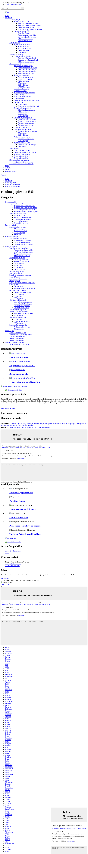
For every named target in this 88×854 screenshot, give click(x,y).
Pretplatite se (5, 578)
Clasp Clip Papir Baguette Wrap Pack (26, 100)
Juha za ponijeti (14, 43)
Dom (7, 16)
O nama (8, 168)
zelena (7, 169)
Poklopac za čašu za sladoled (28, 60)
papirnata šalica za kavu (13, 551)
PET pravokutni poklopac (27, 71)
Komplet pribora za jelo (22, 154)
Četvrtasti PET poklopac (26, 123)
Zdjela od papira (23, 46)
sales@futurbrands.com (13, 4)
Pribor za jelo (13, 148)
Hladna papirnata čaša (12, 186)
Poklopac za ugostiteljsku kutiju (28, 106)
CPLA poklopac (23, 50)
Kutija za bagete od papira (22, 96)
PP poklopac (22, 52)
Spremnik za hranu (20, 91)
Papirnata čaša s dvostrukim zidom (29, 25)
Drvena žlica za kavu (25, 41)
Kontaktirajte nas (11, 171)
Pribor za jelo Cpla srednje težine (25, 152)
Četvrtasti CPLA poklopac (27, 121)
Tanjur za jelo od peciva (22, 127)
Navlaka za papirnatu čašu (27, 35)
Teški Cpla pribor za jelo (22, 150)
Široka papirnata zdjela (21, 75)
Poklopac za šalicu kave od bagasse (30, 29)
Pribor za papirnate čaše (22, 31)
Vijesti (7, 166)
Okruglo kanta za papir (21, 89)
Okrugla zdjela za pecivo (22, 108)
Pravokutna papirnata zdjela (23, 66)
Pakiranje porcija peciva (22, 137)
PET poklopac (23, 85)
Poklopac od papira (24, 48)
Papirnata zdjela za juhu (22, 45)
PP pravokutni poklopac (26, 73)
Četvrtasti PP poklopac (25, 125)
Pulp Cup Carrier (24, 33)
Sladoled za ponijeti (16, 54)
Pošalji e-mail (5, 584)
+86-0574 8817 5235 (12, 566)
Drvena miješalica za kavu (27, 37)
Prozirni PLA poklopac (26, 79)
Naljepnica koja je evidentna (19, 160)
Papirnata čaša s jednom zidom (28, 23)
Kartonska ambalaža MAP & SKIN (21, 164)
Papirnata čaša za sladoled (22, 56)
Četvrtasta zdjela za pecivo (23, 118)
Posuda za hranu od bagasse (23, 129)
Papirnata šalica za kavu (22, 21)
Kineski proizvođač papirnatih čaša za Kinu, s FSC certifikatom (28, 427)
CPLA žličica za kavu (25, 39)
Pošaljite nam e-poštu (8, 408)
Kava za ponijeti (14, 20)
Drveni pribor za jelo (21, 156)
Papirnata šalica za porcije (22, 143)
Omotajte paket (19, 98)
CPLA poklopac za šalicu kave (28, 27)
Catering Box (18, 102)
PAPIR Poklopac (24, 87)
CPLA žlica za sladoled (26, 62)
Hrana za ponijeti (15, 64)
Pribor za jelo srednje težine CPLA (24, 382)
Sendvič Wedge (19, 94)
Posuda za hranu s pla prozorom (24, 93)
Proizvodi (8, 18)
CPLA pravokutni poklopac (27, 69)
